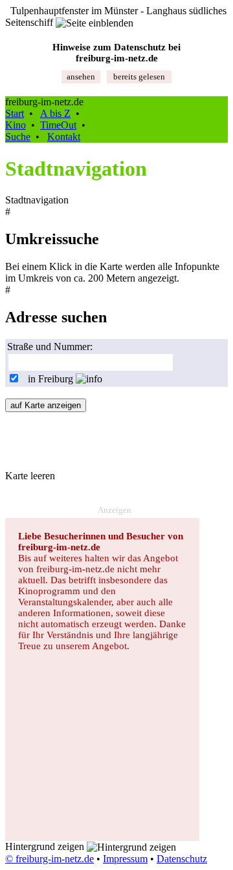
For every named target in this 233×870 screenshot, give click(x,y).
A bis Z (55, 113)
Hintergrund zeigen (46, 846)
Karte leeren (30, 475)
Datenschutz (182, 858)
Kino (15, 124)
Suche (17, 136)
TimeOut (58, 124)
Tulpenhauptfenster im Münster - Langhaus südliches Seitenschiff (116, 16)
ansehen (81, 76)
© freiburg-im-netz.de (49, 858)
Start (14, 113)
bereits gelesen (139, 76)
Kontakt (63, 136)
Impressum (125, 858)
